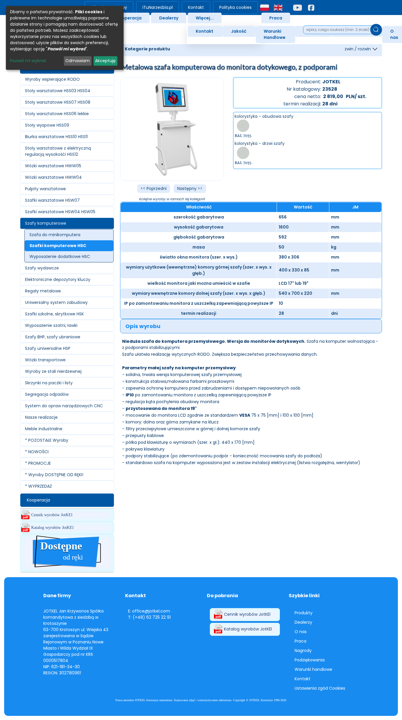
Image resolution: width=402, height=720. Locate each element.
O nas (301, 632)
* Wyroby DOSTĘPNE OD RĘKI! (54, 475)
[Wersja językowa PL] (264, 7)
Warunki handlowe (313, 669)
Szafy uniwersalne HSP (47, 348)
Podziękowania (310, 660)
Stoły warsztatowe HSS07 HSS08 (57, 102)
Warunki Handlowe (274, 34)
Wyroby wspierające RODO (52, 79)
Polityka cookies (235, 7)
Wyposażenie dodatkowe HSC (59, 256)
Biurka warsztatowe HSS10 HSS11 (56, 137)
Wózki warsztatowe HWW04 (53, 177)
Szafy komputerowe (45, 223)
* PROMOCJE (38, 463)
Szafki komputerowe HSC (57, 246)
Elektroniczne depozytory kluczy (57, 279)
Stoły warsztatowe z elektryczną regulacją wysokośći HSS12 (58, 151)
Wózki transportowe (45, 360)
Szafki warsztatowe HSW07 (52, 200)
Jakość (238, 31)
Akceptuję (105, 61)
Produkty (304, 613)
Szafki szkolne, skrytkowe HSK (54, 314)
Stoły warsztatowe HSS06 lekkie (57, 114)
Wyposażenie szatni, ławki (51, 325)
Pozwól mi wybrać (28, 61)
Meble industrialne (43, 429)
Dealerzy (168, 18)
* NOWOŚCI (37, 452)
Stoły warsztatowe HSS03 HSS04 (57, 91)
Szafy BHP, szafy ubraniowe (52, 337)
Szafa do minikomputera (54, 235)
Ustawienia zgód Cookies (320, 688)
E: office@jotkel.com (149, 611)
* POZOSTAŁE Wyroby (46, 440)
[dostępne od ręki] (67, 569)
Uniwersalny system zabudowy (56, 302)
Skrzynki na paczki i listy (49, 383)
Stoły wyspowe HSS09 (47, 125)
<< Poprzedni (154, 188)
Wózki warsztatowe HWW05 (53, 166)
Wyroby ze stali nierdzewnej (53, 371)
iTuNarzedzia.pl (157, 7)
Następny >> (189, 188)
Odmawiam (77, 61)
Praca (275, 18)
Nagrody (303, 650)
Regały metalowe (43, 291)
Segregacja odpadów (47, 394)
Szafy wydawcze (42, 268)
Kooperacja (129, 18)
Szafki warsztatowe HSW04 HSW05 (60, 212)
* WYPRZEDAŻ (38, 486)
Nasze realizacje (41, 417)
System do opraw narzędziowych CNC (64, 406)
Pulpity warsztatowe (45, 189)
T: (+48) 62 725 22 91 (149, 617)
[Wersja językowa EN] (278, 7)
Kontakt (196, 7)
